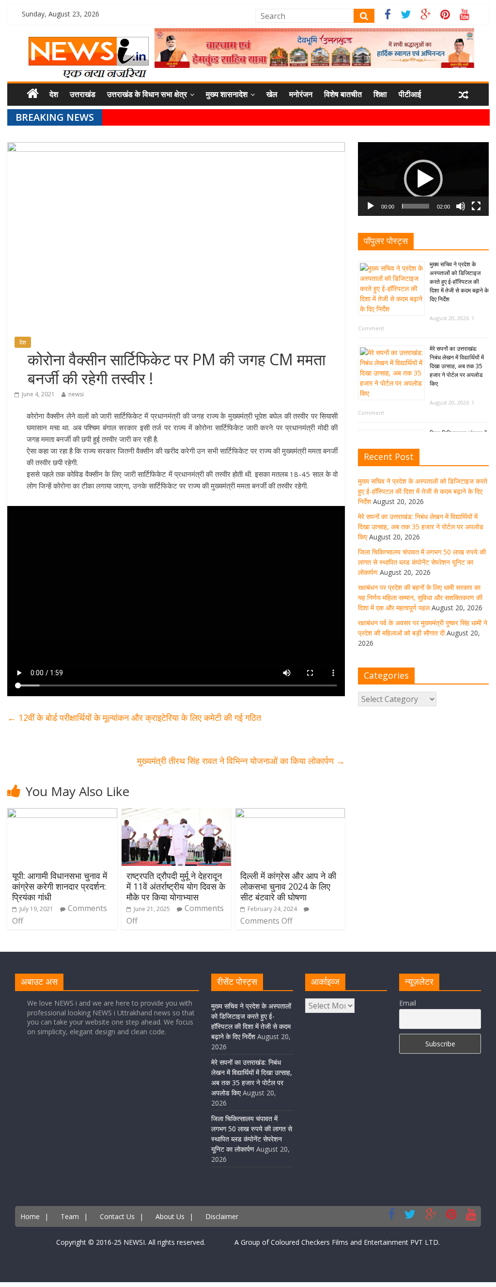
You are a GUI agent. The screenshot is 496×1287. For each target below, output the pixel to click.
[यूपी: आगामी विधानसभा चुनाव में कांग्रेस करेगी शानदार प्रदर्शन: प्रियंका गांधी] (62, 814)
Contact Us (117, 1216)
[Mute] (460, 206)
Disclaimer (221, 1216)
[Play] (370, 206)
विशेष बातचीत (343, 94)
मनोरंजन (300, 94)
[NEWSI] (89, 42)
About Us (170, 1216)
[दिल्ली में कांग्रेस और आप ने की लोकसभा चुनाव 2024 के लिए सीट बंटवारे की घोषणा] (290, 814)
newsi (76, 394)
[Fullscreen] (476, 206)
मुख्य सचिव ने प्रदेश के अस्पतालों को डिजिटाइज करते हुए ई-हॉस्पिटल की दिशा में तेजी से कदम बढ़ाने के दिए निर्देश (459, 281)
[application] (423, 179)
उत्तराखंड (82, 94)
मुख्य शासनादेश (227, 94)
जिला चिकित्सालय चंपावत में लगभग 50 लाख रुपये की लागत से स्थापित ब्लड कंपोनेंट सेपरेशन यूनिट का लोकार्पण (422, 562)
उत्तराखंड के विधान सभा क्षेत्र (147, 94)
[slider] (415, 206)
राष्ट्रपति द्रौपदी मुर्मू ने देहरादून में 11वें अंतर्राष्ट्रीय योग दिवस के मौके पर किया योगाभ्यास (175, 886)
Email (407, 1003)
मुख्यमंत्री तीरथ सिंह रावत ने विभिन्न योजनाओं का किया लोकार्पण (241, 760)
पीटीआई (410, 94)
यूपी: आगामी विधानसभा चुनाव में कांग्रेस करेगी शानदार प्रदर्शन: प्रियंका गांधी (59, 886)
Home (30, 1216)
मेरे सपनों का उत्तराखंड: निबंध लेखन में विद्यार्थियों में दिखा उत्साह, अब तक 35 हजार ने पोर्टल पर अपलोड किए (457, 366)
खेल (272, 94)
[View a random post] (463, 94)
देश (53, 94)
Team (70, 1216)
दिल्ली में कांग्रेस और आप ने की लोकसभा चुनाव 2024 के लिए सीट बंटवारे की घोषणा (288, 886)
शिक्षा (380, 94)
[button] (423, 179)
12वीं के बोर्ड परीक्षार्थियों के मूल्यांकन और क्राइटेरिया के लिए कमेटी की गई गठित (134, 717)
